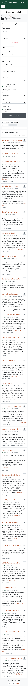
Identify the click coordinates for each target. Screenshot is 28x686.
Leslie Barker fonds (9, 256)
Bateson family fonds (9, 360)
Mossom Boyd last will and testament (12, 545)
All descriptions (8, 86)
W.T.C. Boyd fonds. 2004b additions (12, 563)
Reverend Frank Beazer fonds (12, 406)
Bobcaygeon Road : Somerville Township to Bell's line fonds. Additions (12, 475)
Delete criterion (14, 42)
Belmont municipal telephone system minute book (12, 429)
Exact (5, 111)
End (3, 99)
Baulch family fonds (9, 383)
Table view (13, 125)
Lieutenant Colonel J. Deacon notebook (12, 337)
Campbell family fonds (10, 186)
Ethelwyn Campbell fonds (11, 161)
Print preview (6, 122)
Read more (5, 179)
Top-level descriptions (10, 84)
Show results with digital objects (17, 135)
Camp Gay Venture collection (12, 140)
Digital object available (8, 71)
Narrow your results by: (14, 12)
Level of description (7, 65)
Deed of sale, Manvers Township (12, 279)
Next (17, 683)
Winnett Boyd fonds (9, 588)
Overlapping (7, 109)
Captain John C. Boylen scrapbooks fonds (12, 610)
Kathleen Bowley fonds (10, 522)
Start (3, 93)
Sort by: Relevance (7, 128)
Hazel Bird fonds (8, 450)
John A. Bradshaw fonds (10, 632)
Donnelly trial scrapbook (10, 294)
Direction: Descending (20, 128)
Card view (5, 125)
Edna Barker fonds (8, 233)
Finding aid (5, 78)
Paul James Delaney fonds (11, 314)
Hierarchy (15, 122)
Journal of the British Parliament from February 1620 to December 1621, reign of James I (12, 658)
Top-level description (8, 55)
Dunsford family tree (9, 212)
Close (10, 16)
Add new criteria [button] (7, 48)
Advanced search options (11, 24)
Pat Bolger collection (9, 499)
